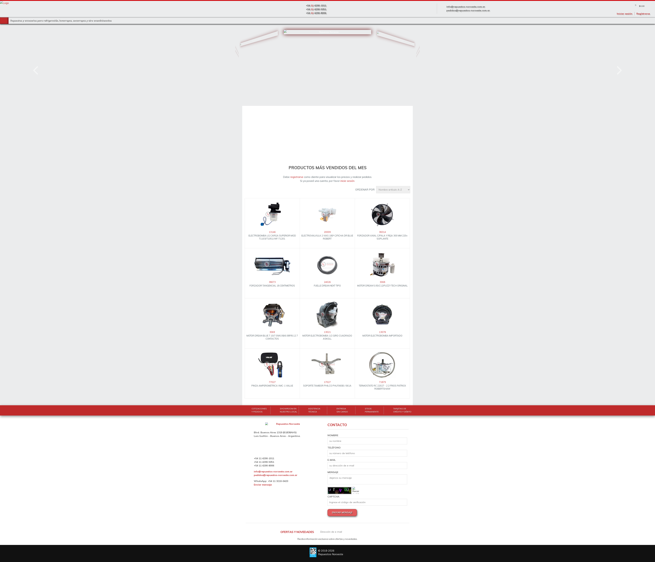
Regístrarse (643, 13)
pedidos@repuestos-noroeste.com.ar (468, 10)
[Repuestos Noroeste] (250, 58)
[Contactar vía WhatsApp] (14, 547)
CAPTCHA (333, 496)
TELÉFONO (334, 447)
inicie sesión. (347, 180)
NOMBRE (333, 435)
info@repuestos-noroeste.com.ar (465, 6)
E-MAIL (332, 459)
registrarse (296, 177)
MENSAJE (333, 472)
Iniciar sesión (624, 13)
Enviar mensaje (263, 484)
